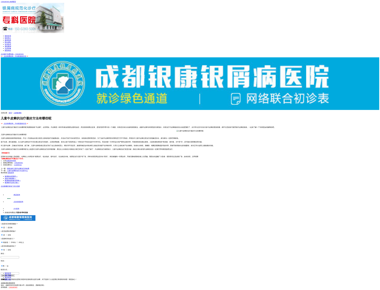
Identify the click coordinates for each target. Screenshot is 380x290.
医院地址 (8, 50)
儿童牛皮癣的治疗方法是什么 (17, 170)
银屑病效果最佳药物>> (13, 180)
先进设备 (8, 48)
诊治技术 (8, 44)
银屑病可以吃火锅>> (12, 182)
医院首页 (8, 36)
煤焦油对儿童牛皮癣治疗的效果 (18, 168)
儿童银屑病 (17, 113)
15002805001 (18, 163)
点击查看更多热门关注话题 (10, 186)
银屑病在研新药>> (11, 176)
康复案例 (8, 46)
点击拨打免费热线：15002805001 (12, 54)
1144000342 (18, 165)
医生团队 (8, 42)
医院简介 (8, 38)
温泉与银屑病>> (10, 178)
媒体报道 (8, 40)
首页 (10, 113)
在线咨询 (11, 173)
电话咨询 (8, 277)
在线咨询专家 (11, 161)
